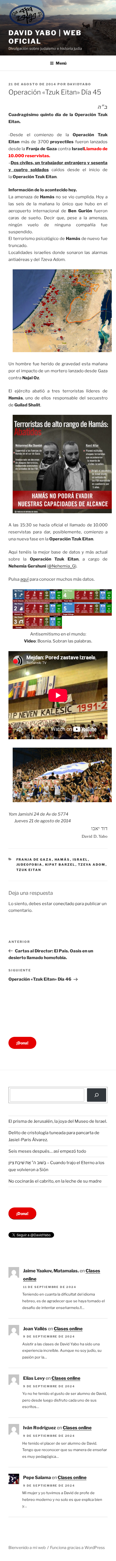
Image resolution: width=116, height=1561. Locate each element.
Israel (80, 859)
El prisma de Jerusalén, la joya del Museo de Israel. (57, 1121)
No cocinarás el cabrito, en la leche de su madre (55, 1181)
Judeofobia (29, 865)
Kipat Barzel (60, 865)
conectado (63, 903)
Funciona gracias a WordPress (77, 1547)
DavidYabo (79, 84)
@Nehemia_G (61, 566)
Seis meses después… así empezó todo (47, 1151)
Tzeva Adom (92, 865)
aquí (24, 579)
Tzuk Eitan (28, 870)
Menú (61, 63)
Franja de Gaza (34, 859)
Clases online (68, 1328)
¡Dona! (22, 1042)
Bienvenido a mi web (27, 1547)
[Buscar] (96, 1095)
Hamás (62, 859)
